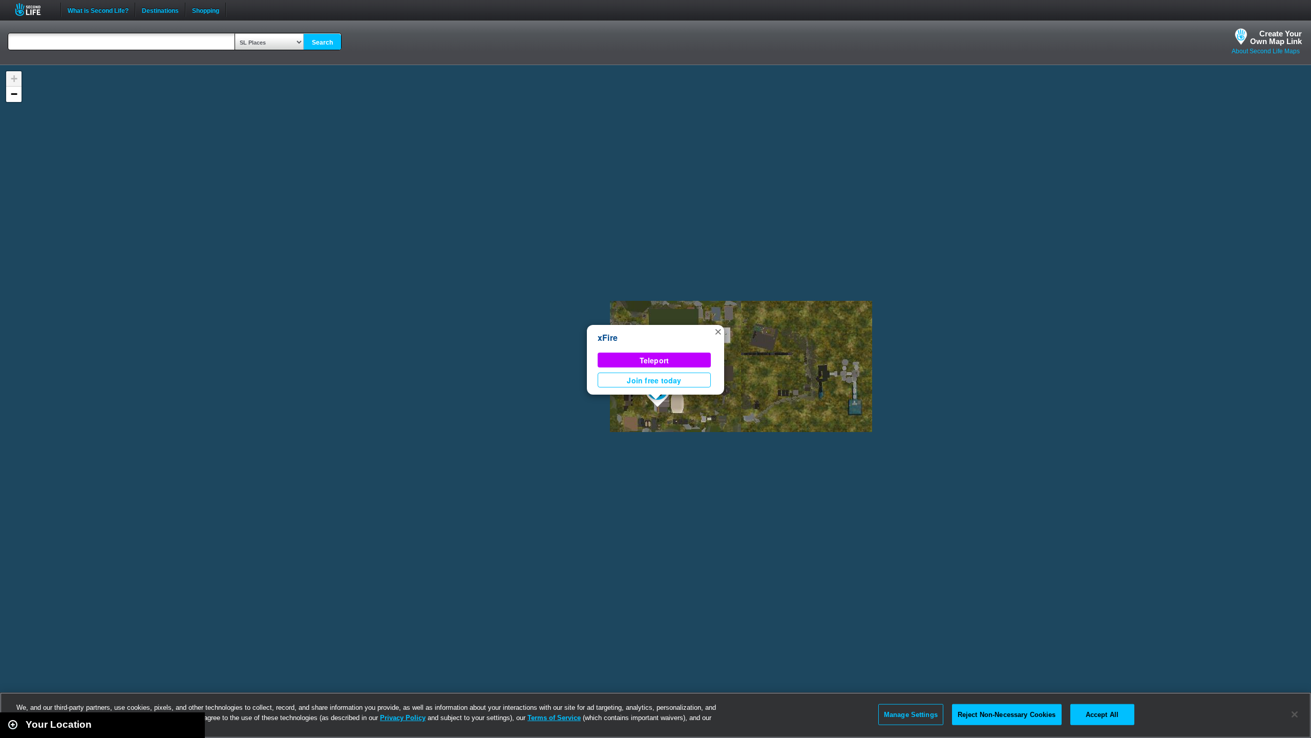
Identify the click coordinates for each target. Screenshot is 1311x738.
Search (322, 42)
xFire (608, 337)
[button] (718, 331)
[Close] (1294, 714)
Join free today (654, 380)
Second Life (33, 9)
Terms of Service (554, 718)
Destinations (160, 9)
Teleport (654, 360)
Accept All (1102, 714)
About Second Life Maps (1266, 51)
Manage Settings (911, 714)
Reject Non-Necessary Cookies (1007, 714)
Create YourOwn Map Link (1276, 37)
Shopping (205, 9)
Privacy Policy (403, 718)
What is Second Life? (98, 9)
